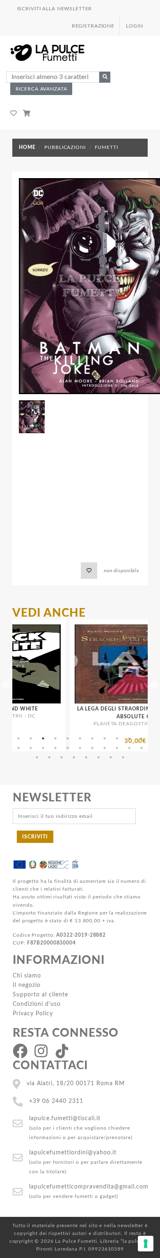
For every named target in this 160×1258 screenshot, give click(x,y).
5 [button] (68, 738)
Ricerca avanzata (41, 88)
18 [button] (92, 748)
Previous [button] (6, 685)
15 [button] (55, 748)
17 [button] (80, 748)
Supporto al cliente (40, 994)
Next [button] (154, 685)
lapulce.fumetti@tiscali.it (65, 1118)
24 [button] (49, 757)
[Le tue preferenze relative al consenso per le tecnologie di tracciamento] (145, 1243)
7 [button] (92, 738)
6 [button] (80, 738)
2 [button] (31, 738)
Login (134, 25)
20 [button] (117, 748)
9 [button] (117, 738)
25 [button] (61, 757)
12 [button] (18, 748)
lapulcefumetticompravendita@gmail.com (89, 1187)
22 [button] (141, 748)
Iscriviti (35, 836)
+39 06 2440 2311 (56, 1101)
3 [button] (43, 738)
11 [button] (141, 738)
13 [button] (31, 748)
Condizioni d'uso (37, 1004)
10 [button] (129, 738)
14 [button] (43, 748)
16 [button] (68, 748)
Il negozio (27, 985)
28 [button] (98, 757)
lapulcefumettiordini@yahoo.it (73, 1152)
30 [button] (123, 757)
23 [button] (37, 757)
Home (27, 147)
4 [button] (55, 738)
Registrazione (93, 25)
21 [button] (129, 748)
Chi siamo (27, 976)
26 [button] (74, 757)
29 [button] (111, 757)
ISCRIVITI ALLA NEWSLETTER (54, 8)
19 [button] (105, 748)
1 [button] (18, 738)
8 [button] (105, 738)
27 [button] (86, 757)
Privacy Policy (33, 1013)
